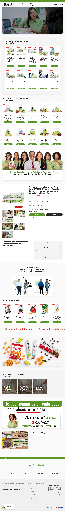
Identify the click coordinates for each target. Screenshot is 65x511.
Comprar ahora (54, 214)
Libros (43, 3)
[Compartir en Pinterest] (34, 217)
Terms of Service (33, 495)
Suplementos (18, 3)
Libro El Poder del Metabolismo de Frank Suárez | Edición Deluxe (32, 316)
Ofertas (32, 5)
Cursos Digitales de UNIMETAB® (35, 501)
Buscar (32, 485)
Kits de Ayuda (32, 3)
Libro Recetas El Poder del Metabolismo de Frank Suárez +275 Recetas (20, 316)
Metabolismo (38, 3)
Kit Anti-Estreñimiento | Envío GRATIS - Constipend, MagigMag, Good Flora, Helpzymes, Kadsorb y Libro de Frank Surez (32, 83)
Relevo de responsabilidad (34, 494)
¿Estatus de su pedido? (34, 491)
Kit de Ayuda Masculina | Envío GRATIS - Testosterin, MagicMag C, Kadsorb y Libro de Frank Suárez (54, 59)
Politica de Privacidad (33, 498)
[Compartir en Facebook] (32, 217)
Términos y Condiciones (34, 492)
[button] (15, 504)
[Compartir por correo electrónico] (36, 217)
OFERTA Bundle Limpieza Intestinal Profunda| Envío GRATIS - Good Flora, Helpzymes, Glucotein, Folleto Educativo (10, 59)
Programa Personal (25, 3)
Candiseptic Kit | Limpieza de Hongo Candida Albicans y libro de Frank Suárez (43, 58)
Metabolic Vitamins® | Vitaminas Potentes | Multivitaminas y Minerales (44, 139)
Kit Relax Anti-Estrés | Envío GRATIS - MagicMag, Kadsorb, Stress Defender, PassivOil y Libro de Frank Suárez (21, 83)
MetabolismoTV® (33, 499)
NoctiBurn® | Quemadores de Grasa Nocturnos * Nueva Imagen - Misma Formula (20, 139)
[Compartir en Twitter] (33, 217)
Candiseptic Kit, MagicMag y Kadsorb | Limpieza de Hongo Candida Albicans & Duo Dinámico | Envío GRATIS (10, 83)
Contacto (47, 3)
